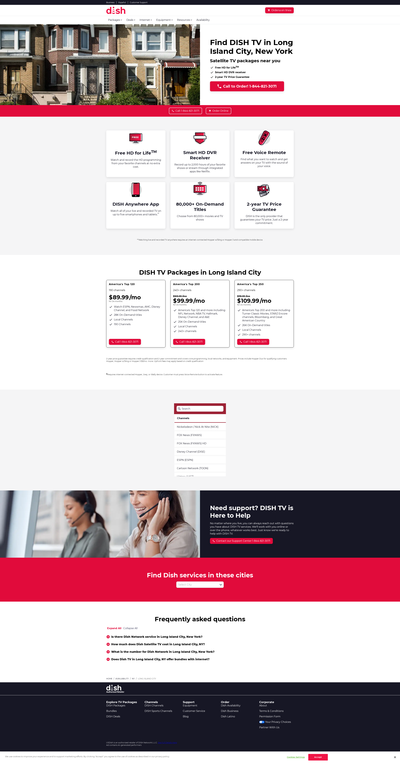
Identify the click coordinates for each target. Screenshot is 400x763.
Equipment (190, 705)
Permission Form (269, 716)
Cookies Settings (296, 757)
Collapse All (130, 628)
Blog (186, 716)
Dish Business (229, 711)
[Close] (395, 757)
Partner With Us (269, 727)
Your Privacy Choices (278, 721)
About (263, 705)
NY (133, 678)
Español (122, 2)
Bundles (111, 711)
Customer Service (194, 711)
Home (109, 678)
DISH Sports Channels (158, 711)
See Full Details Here (167, 742)
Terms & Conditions (271, 711)
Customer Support (139, 2)
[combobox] (196, 585)
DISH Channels (154, 705)
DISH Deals (113, 716)
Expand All (114, 628)
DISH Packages (115, 705)
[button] (221, 585)
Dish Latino (228, 716)
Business (110, 2)
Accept (318, 757)
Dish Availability (230, 705)
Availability (122, 678)
